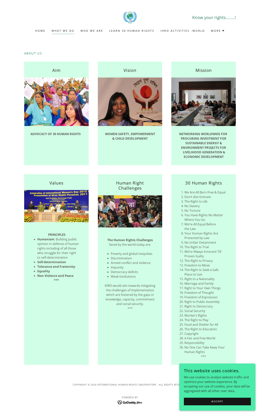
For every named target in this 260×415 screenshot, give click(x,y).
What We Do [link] (63, 30)
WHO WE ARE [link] (92, 30)
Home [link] (40, 30)
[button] (218, 31)
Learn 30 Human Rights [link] (131, 30)
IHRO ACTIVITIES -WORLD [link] (182, 30)
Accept (217, 401)
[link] (130, 17)
